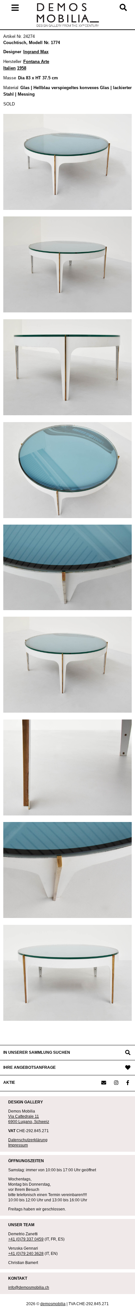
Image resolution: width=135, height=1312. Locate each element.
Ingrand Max (35, 51)
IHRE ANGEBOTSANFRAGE (29, 1067)
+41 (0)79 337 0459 (26, 1239)
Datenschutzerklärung (28, 1140)
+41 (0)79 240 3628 (26, 1253)
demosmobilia (53, 1304)
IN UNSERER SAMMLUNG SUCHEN (36, 1052)
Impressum (18, 1145)
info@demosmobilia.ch (28, 1287)
